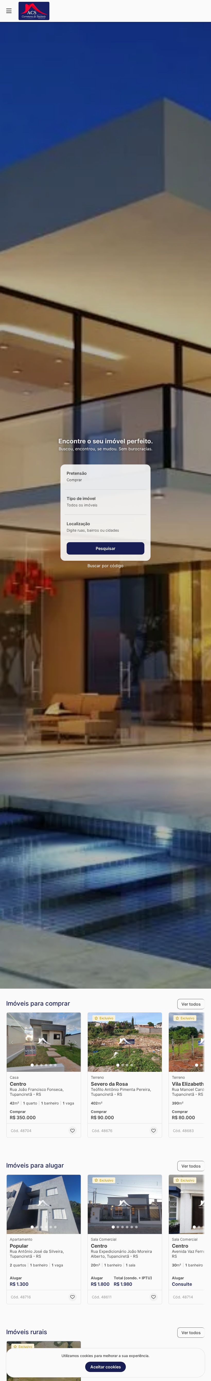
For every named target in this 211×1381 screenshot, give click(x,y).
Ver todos (191, 1004)
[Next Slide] (75, 1042)
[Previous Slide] (12, 1042)
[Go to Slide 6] (55, 1065)
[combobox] (83, 480)
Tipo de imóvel (81, 498)
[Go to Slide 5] (50, 1065)
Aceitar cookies (105, 1366)
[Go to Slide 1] (32, 1065)
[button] (44, 1042)
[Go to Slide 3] (41, 1065)
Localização (78, 523)
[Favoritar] (72, 1130)
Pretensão (77, 473)
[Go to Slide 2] (37, 1065)
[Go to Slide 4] (46, 1065)
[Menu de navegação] (9, 11)
